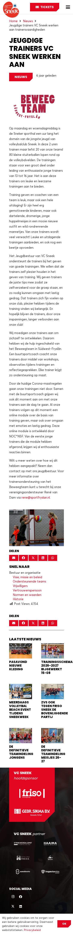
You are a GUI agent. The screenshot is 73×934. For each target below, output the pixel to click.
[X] (13, 906)
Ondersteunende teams (29, 581)
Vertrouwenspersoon (27, 590)
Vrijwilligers (20, 586)
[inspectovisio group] (50, 871)
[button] (67, 7)
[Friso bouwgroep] (32, 793)
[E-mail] (13, 558)
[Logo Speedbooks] (23, 871)
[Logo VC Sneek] (11, 10)
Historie (18, 599)
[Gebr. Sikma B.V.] (32, 812)
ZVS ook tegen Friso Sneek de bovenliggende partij (54, 709)
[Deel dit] (23, 558)
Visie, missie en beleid (27, 577)
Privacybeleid (32, 930)
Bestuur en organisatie (25, 572)
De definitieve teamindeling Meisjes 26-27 (53, 753)
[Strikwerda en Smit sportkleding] (23, 843)
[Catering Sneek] (23, 857)
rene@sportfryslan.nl (35, 497)
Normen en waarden (27, 595)
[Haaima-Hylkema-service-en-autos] (50, 843)
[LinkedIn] (21, 906)
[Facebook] (21, 897)
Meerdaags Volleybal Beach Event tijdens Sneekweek (20, 709)
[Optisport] (50, 857)
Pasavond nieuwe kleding (18, 665)
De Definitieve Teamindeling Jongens (21, 752)
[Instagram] (13, 897)
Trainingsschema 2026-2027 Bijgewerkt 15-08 (57, 667)
